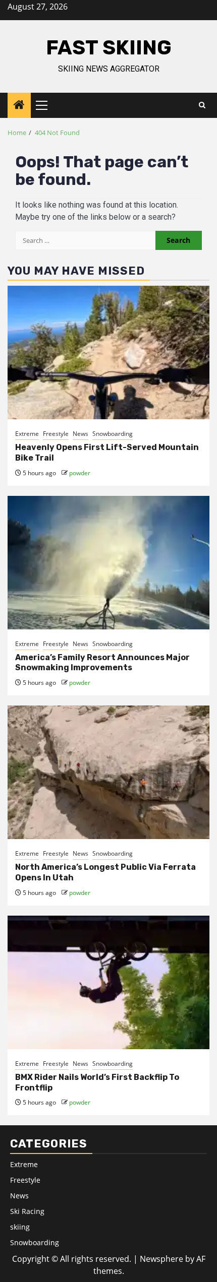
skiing (20, 1227)
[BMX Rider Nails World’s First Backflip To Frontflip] (108, 982)
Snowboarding (112, 433)
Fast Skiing (109, 47)
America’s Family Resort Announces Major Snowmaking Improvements (102, 663)
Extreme (27, 433)
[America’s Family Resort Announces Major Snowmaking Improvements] (108, 562)
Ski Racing (27, 1211)
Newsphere (161, 1258)
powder (79, 473)
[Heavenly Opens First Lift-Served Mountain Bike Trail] (108, 352)
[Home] (19, 105)
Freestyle (56, 433)
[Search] (202, 105)
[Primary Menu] (46, 105)
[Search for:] (85, 240)
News (80, 433)
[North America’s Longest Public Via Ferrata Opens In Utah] (108, 772)
